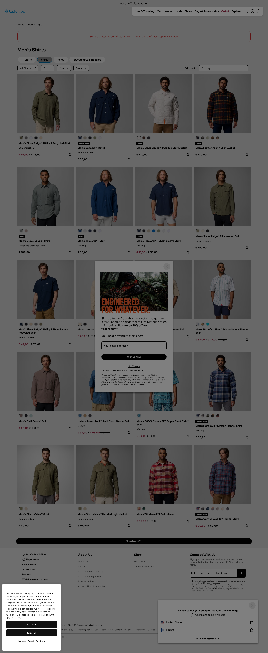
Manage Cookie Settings (31, 641)
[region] (31, 617)
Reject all (32, 633)
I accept (31, 624)
